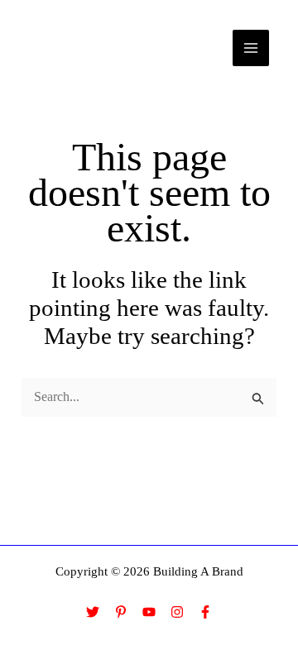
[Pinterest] (120, 612)
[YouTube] (149, 612)
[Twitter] (92, 612)
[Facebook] (205, 612)
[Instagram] (177, 612)
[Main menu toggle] (251, 48)
